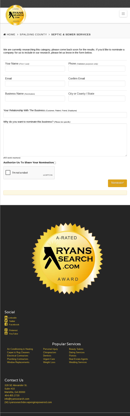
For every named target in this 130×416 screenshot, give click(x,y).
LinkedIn (12, 318)
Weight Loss (49, 362)
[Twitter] (6, 320)
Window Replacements (18, 362)
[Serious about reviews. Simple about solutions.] (15, 21)
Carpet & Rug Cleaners (18, 352)
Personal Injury (50, 349)
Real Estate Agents (78, 359)
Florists (72, 355)
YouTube (13, 334)
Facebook (14, 324)
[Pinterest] (6, 330)
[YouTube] (6, 333)
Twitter (12, 321)
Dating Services (77, 352)
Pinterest (13, 330)
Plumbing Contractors (17, 359)
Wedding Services (78, 362)
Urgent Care (49, 359)
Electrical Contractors (17, 355)
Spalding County (33, 34)
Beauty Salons (76, 349)
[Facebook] (6, 324)
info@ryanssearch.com (17, 398)
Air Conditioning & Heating (20, 349)
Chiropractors (49, 352)
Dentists (47, 355)
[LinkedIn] (6, 317)
